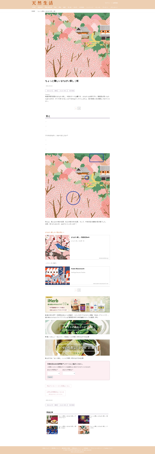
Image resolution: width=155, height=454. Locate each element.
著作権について (56, 448)
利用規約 (86, 448)
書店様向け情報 (66, 448)
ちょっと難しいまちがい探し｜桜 (61, 81)
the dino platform (79, 452)
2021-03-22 (49, 86)
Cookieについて (108, 448)
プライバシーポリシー (96, 448)
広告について (46, 448)
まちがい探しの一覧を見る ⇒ (54, 232)
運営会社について (77, 448)
